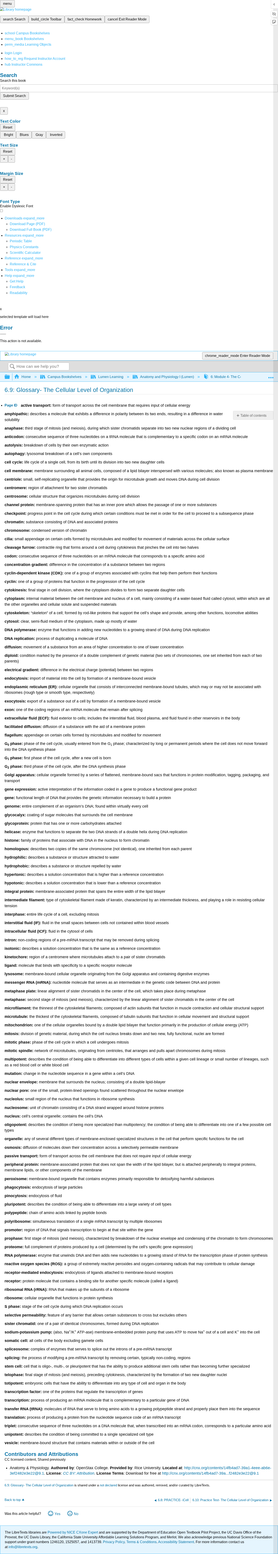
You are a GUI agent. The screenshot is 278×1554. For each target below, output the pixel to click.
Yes (57, 1514)
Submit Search (14, 96)
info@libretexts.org (22, 1547)
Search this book (13, 80)
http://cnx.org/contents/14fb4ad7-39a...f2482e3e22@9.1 (210, 1473)
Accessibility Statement (176, 1542)
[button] (17, 287)
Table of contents (253, 415)
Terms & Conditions (141, 1542)
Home (26, 377)
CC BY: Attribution (78, 1473)
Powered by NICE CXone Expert (73, 1532)
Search (12, 366)
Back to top (13, 1500)
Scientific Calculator (25, 252)
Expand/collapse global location (270, 375)
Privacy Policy (114, 1542)
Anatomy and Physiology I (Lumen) (167, 377)
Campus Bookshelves (64, 377)
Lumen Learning (110, 377)
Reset (7, 127)
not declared (109, 1485)
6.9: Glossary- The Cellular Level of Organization (39, 1485)
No (76, 1514)
